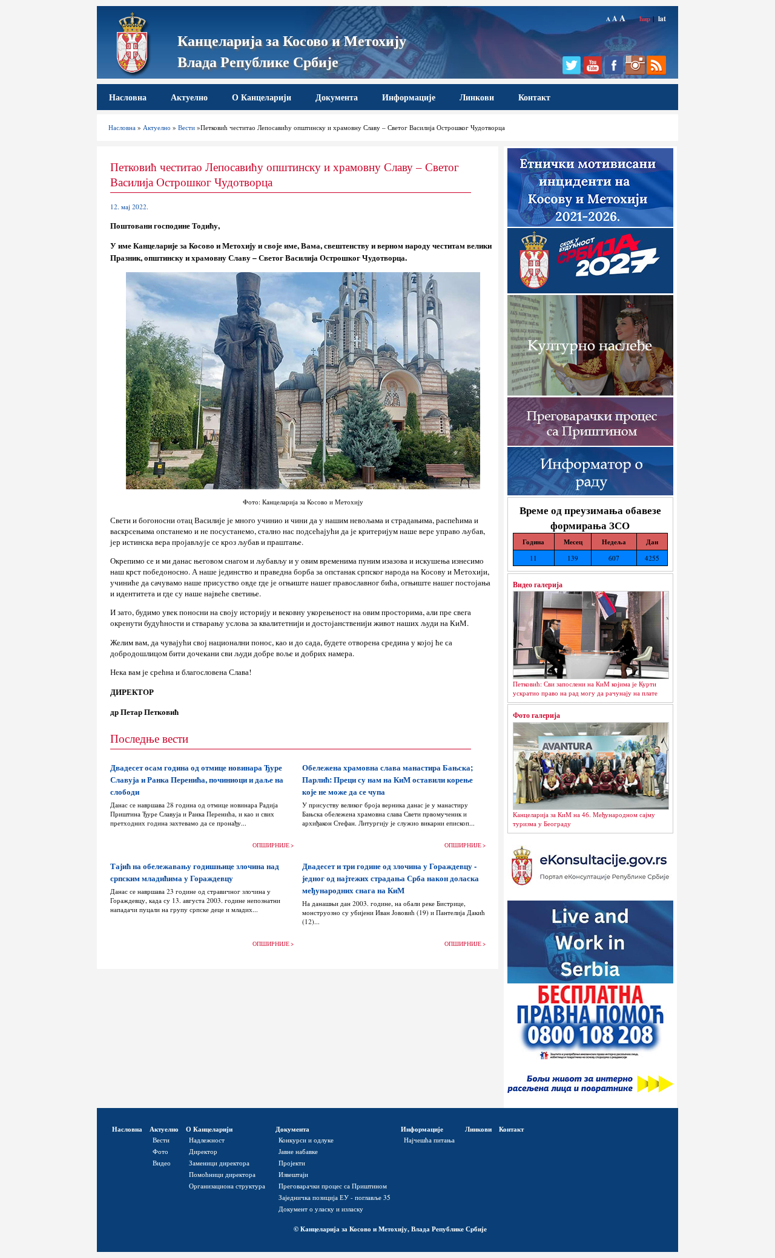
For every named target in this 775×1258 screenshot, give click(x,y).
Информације (408, 97)
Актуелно (189, 97)
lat (662, 18)
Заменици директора (219, 1162)
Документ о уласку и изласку (321, 1208)
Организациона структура (227, 1185)
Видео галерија (537, 584)
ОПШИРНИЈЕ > (273, 845)
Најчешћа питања (429, 1139)
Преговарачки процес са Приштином (333, 1185)
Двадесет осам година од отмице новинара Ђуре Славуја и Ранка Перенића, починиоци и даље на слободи (196, 779)
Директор (203, 1151)
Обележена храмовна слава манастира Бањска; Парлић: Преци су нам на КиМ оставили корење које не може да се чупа (387, 779)
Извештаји (293, 1174)
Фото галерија (536, 714)
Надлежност (207, 1139)
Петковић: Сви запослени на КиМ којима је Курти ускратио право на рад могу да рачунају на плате (585, 688)
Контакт (534, 97)
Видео (162, 1162)
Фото (160, 1151)
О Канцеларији (261, 97)
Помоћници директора (222, 1174)
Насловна (128, 97)
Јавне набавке (298, 1151)
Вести (186, 127)
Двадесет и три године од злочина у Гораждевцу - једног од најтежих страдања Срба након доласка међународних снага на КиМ (390, 878)
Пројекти (292, 1162)
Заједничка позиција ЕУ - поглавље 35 (335, 1197)
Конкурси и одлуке (306, 1139)
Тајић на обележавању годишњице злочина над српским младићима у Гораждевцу (194, 872)
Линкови (477, 97)
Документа (336, 97)
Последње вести (149, 738)
